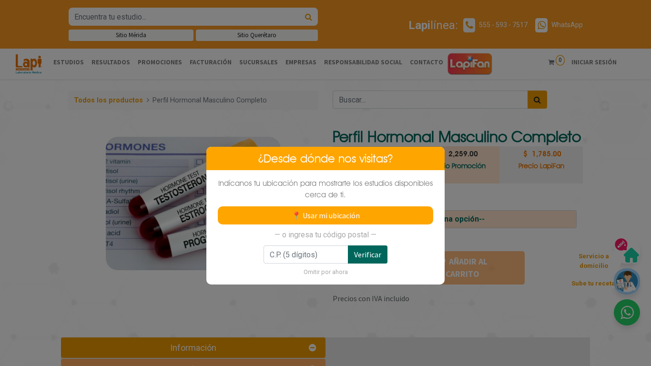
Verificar (367, 254)
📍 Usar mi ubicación (326, 215)
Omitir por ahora (326, 271)
